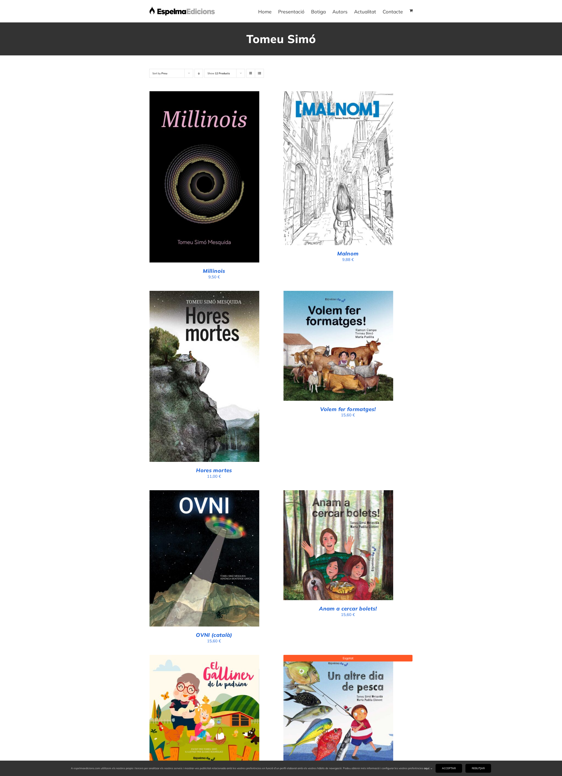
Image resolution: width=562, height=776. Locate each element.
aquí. (427, 768)
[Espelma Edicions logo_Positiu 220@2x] (182, 8)
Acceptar (449, 768)
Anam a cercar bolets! (348, 608)
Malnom (347, 253)
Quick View (225, 178)
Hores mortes (214, 470)
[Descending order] (199, 73)
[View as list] (259, 73)
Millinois (214, 271)
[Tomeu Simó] (338, 346)
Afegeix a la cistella (191, 178)
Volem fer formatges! (348, 409)
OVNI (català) (214, 635)
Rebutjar (478, 768)
